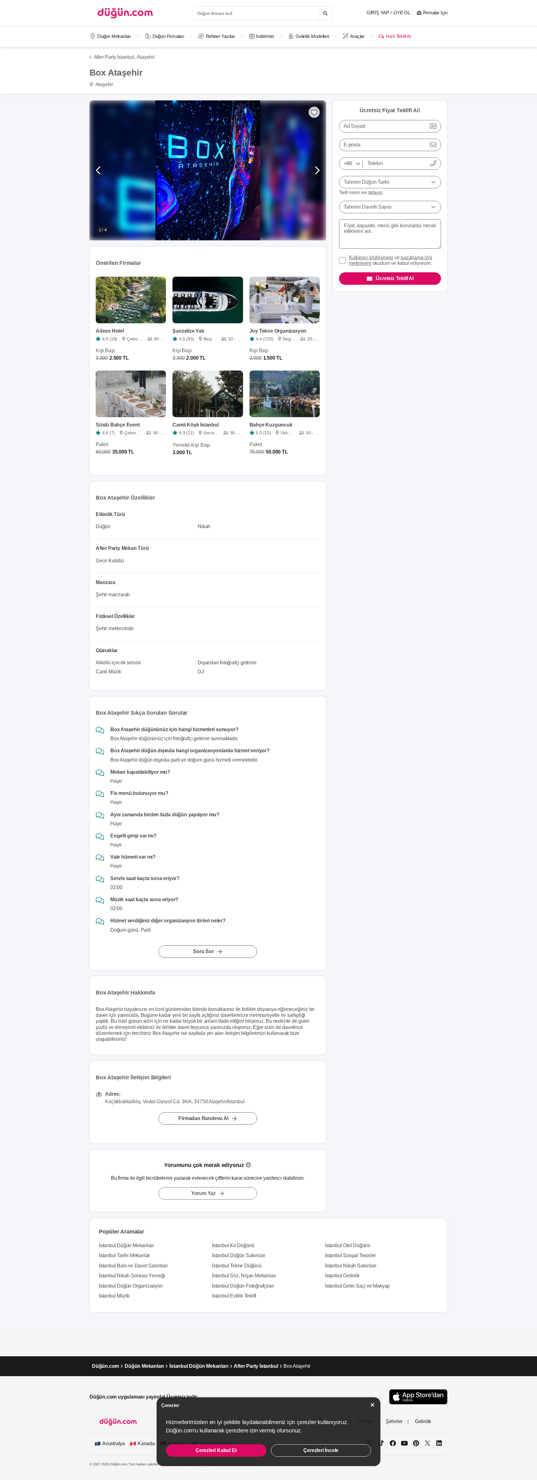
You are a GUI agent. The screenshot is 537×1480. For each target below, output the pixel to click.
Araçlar (357, 36)
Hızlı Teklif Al (398, 36)
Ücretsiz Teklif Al (394, 278)
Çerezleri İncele (320, 1450)
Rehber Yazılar (220, 36)
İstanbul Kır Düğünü (233, 1245)
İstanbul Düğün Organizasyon (131, 1286)
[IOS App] (418, 1396)
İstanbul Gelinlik (342, 1275)
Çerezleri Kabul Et (215, 1450)
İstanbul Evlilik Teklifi (234, 1295)
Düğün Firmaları (168, 36)
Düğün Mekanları (114, 36)
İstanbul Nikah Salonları (350, 1265)
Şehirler (394, 1421)
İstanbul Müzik (114, 1295)
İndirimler (265, 36)
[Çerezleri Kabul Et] (372, 1405)
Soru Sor (203, 951)
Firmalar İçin (435, 12)
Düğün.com (105, 1366)
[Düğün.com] (125, 13)
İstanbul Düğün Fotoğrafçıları (243, 1286)
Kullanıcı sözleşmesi (371, 257)
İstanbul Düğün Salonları (238, 1255)
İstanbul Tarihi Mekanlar (124, 1255)
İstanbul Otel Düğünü (347, 1245)
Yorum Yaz (203, 1193)
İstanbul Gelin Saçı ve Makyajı (357, 1286)
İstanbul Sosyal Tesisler (350, 1255)
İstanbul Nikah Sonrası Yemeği (132, 1275)
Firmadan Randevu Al (203, 1118)
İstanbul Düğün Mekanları (126, 1245)
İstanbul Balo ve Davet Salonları (133, 1265)
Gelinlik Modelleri (312, 36)
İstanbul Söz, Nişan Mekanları (244, 1275)
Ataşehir (145, 57)
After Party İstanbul (256, 1366)
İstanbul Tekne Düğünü (237, 1265)
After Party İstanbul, (114, 57)
